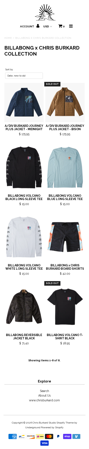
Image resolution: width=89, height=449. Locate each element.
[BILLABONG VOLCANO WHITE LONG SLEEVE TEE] (24, 237)
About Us (44, 395)
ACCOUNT (27, 26)
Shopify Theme (65, 422)
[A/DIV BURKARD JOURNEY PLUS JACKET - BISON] (65, 102)
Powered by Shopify (52, 427)
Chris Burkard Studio (44, 422)
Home (8, 38)
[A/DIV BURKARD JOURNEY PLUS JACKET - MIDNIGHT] (24, 102)
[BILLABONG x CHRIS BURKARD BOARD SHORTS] (65, 237)
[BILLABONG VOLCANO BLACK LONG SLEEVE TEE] (24, 167)
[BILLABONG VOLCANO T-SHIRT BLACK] (65, 306)
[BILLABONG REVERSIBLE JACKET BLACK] (24, 306)
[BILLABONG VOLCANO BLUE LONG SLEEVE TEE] (65, 167)
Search (44, 391)
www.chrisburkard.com (44, 400)
